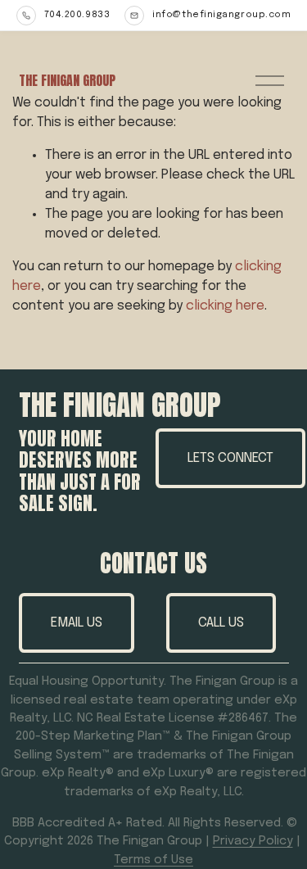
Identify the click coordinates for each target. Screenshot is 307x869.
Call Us (221, 623)
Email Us (76, 623)
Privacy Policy (253, 841)
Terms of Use (153, 860)
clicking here (225, 306)
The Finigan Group (67, 80)
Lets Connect (230, 458)
